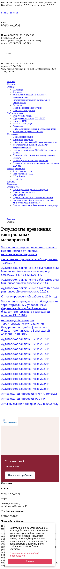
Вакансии (18, 105)
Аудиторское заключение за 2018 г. (25, 354)
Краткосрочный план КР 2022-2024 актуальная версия (30, 146)
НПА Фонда (19, 176)
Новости (11, 84)
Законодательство (16, 168)
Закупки (11, 181)
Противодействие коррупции (27, 108)
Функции (17, 92)
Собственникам (15, 113)
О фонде (11, 86)
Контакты (12, 184)
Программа (12, 134)
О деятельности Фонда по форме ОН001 (33, 197)
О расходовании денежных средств (30, 189)
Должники (18, 126)
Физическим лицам (22, 115)
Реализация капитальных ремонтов (30, 160)
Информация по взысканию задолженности (34, 129)
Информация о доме (23, 139)
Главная (11, 81)
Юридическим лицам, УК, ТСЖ (29, 118)
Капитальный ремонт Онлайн (28, 131)
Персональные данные (24, 110)
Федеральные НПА (22, 171)
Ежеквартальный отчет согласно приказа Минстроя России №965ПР (33, 201)
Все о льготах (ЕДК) (23, 123)
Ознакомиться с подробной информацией (24, 554)
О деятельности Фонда (24, 192)
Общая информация (23, 137)
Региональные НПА (23, 173)
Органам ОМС (20, 121)
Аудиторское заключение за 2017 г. (25, 349)
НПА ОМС (18, 179)
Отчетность (12, 187)
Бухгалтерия (19, 195)
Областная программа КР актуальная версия (35, 142)
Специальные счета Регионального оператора (36, 205)
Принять (30, 561)
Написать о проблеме (20, 475)
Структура (18, 89)
